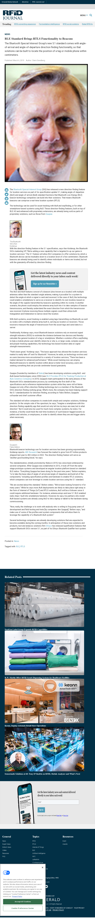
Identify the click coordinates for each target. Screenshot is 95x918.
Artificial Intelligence (38, 853)
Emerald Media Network (10, 2)
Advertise (25, 2)
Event (64, 841)
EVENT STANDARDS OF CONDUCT (61, 908)
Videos (4, 850)
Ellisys (49, 526)
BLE (18, 546)
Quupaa (49, 214)
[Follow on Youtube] (46, 886)
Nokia (41, 373)
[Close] (42, 867)
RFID (34, 841)
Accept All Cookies (23, 902)
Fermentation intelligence (49, 24)
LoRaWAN (35, 859)
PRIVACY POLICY (58, 910)
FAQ (3, 856)
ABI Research (31, 452)
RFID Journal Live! (38, 2)
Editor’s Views (6, 847)
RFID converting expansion (25, 24)
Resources (5, 853)
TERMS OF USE (46, 910)
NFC (33, 856)
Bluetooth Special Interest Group (27, 189)
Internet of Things (38, 847)
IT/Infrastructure (37, 863)
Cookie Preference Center (23, 908)
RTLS (22, 546)
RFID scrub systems (71, 24)
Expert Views (6, 844)
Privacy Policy (17, 896)
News (7, 34)
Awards (65, 844)
